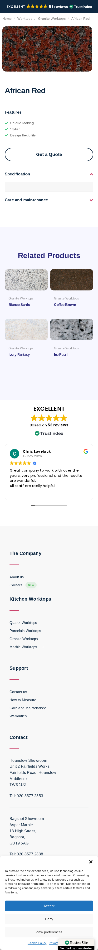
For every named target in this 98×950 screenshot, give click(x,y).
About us (17, 577)
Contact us (18, 692)
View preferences (49, 932)
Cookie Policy (37, 943)
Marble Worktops (27, 647)
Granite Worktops (52, 18)
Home (7, 18)
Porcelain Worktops (25, 631)
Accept (49, 906)
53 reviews (58, 425)
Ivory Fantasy (19, 354)
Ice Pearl (60, 354)
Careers (22, 585)
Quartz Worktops (23, 623)
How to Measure (23, 700)
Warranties (18, 716)
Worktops (24, 18)
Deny (49, 919)
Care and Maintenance (28, 708)
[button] (90, 861)
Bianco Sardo (19, 305)
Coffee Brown (65, 305)
